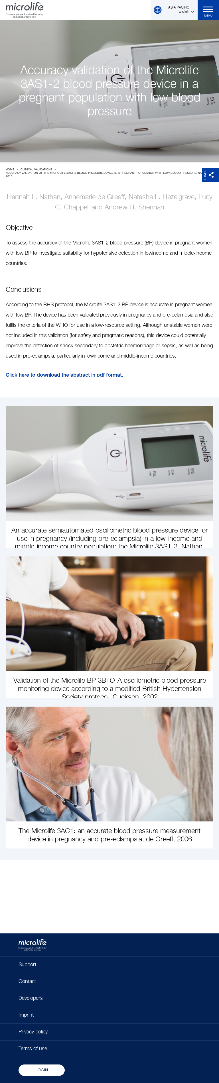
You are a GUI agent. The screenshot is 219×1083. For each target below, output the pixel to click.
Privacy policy (33, 1032)
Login (41, 1070)
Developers (31, 998)
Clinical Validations (36, 169)
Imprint (26, 1015)
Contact (27, 981)
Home (10, 169)
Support (27, 964)
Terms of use (33, 1048)
